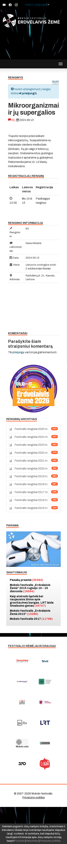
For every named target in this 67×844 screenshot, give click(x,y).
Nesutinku (32, 841)
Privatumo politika (33, 797)
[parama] (33, 548)
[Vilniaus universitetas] (45, 702)
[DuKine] (45, 763)
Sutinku (20, 841)
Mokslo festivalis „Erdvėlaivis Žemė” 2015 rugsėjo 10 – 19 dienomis (30, 588)
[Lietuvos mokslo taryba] (45, 681)
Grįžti (55, 81)
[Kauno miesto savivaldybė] (22, 702)
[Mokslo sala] (22, 743)
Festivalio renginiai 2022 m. (31, 452)
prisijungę (18, 352)
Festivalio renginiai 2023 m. (31, 444)
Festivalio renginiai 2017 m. (31, 492)
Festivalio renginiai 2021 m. (31, 460)
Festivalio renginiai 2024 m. (31, 436)
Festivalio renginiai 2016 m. (31, 500)
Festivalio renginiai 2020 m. (31, 468)
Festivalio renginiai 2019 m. (31, 476)
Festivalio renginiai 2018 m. (31, 484)
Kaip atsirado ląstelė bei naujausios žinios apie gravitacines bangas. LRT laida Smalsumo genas (32, 601)
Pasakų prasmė (26, 579)
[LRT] (45, 722)
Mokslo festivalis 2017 (31, 618)
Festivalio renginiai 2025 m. (31, 428)
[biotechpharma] (22, 681)
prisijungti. (29, 93)
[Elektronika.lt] (45, 743)
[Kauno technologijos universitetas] (22, 722)
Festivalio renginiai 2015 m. (31, 507)
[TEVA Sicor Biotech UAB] (45, 661)
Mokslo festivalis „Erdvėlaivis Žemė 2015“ (30, 612)
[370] (22, 763)
